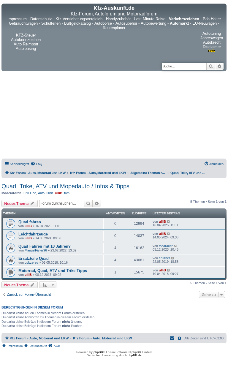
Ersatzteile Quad (33, 258)
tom (66, 193)
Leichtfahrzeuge (33, 234)
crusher (164, 258)
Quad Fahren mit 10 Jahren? (44, 246)
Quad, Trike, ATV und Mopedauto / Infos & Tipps (65, 186)
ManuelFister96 (36, 250)
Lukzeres (31, 262)
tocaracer (166, 246)
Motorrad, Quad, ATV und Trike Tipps (52, 270)
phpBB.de (135, 355)
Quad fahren (29, 222)
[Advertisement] (114, 115)
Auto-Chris (45, 193)
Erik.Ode (29, 193)
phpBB (98, 352)
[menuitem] (36, 163)
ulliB (58, 193)
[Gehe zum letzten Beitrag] (169, 221)
